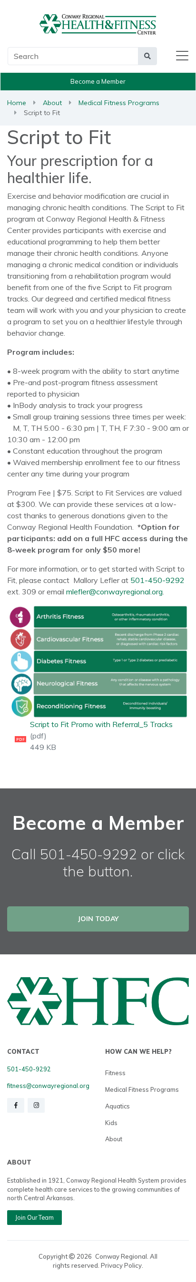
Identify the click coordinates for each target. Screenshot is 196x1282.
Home (16, 102)
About (52, 102)
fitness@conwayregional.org (48, 1085)
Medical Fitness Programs (118, 102)
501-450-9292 (157, 580)
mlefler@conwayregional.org (114, 591)
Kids (111, 1123)
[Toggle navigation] (182, 56)
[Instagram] (36, 1105)
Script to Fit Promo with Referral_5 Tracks (101, 724)
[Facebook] (15, 1105)
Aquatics (117, 1106)
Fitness (115, 1073)
